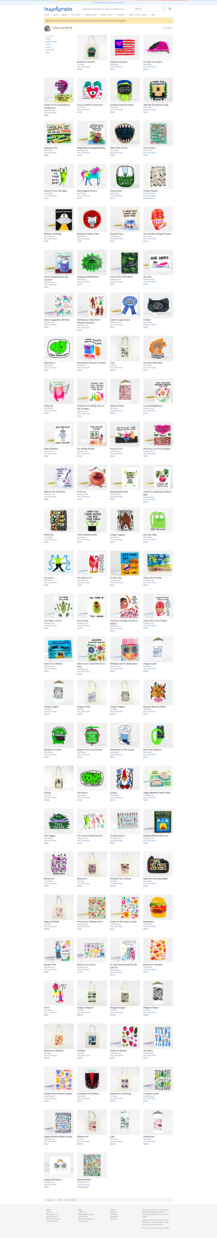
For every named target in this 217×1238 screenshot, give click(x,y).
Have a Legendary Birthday (57, 319)
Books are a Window (153, 964)
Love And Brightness (152, 405)
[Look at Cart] (170, 8)
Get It (46, 1007)
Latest (55, 14)
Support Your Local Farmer (89, 749)
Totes (48, 52)
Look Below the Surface (88, 1093)
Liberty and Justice (118, 61)
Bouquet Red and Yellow (154, 706)
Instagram (114, 1214)
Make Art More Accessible (155, 878)
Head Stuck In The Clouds (122, 749)
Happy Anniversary (53, 1179)
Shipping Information (86, 1214)
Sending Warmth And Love (155, 835)
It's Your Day (116, 577)
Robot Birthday (51, 448)
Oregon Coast (150, 663)
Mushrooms (82, 1136)
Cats (112, 362)
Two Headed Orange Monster (157, 233)
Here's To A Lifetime (53, 663)
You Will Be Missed (85, 448)
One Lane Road (83, 66)
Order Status (83, 1216)
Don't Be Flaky (150, 534)
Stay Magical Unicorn (87, 190)
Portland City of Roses (120, 878)
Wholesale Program (53, 1219)
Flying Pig (48, 405)
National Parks (117, 405)
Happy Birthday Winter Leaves (58, 1136)
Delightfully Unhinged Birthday (91, 147)
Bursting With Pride (119, 491)
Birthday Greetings (52, 233)
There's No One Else (152, 577)
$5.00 (112, 69)
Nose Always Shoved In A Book (91, 362)
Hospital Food (116, 233)
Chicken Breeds (150, 190)
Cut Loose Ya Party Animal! (89, 835)
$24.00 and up (149, 198)
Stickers (49, 47)
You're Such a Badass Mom (90, 921)
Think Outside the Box (87, 534)
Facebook (113, 1212)
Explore (64, 14)
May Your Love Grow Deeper (156, 448)
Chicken (147, 319)
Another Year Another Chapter (58, 1093)
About (48, 1210)
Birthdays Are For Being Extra (123, 663)
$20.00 (113, 370)
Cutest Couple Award (120, 319)
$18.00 (79, 69)
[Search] (164, 8)
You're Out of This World (121, 276)
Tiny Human (82, 620)
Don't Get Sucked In (152, 749)
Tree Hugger (50, 835)
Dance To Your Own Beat (55, 190)
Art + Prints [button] (75, 14)
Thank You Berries (118, 1050)
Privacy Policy (83, 1221)
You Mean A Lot (84, 577)
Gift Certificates (52, 1221)
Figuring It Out (50, 147)
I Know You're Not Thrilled (155, 620)
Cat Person (82, 792)
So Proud (81, 491)
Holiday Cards (51, 41)
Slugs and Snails (51, 921)
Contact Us (82, 1212)
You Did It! (148, 1050)
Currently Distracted (152, 362)
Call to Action (149, 147)
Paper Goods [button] (90, 14)
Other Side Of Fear (119, 147)
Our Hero (147, 276)
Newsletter (114, 1216)
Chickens (81, 1050)
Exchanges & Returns (86, 1219)
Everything (50, 36)
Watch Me (48, 534)
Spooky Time (50, 964)
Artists (47, 14)
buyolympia (50, 1200)
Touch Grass (116, 190)
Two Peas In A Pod (52, 620)
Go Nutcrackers (117, 835)
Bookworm (49, 878)
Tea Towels (50, 49)
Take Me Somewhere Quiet (155, 104)
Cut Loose (48, 577)
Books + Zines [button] (106, 14)
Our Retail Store (52, 1216)
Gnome (47, 792)
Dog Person (49, 362)
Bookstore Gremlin (86, 61)
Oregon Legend (117, 534)
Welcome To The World (54, 491)
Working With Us (52, 1214)
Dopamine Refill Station (88, 276)
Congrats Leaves (151, 1093)
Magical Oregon (117, 1007)
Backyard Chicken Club (88, 233)
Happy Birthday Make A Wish (156, 792)
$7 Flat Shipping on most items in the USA (108, 2)
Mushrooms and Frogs (120, 1093)
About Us (49, 1212)
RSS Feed (113, 1219)
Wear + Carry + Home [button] (138, 14)
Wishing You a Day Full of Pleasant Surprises (88, 321)
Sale (153, 14)
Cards (48, 39)
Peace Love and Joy (86, 964)
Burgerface (148, 921)
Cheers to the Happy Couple (123, 921)
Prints (48, 44)
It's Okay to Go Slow (152, 61)
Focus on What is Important (90, 104)
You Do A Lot (116, 448)
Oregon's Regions (85, 1007)
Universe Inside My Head (121, 104)
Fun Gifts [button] (121, 14)
